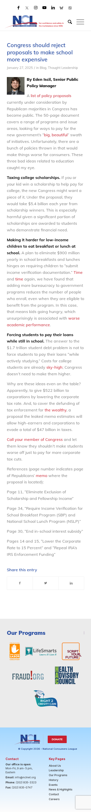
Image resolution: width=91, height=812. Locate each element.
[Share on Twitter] (45, 583)
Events (53, 784)
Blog (43, 68)
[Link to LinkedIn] (53, 7)
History (53, 780)
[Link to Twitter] (27, 7)
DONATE (57, 739)
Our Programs (58, 775)
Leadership (56, 770)
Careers (54, 799)
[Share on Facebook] (20, 583)
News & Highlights (60, 789)
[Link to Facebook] (18, 7)
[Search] (67, 22)
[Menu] (78, 22)
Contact (54, 794)
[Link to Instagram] (35, 7)
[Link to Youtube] (44, 7)
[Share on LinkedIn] (71, 583)
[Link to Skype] (61, 7)
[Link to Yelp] (70, 7)
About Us (55, 765)
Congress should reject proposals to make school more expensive (40, 52)
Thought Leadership (63, 68)
